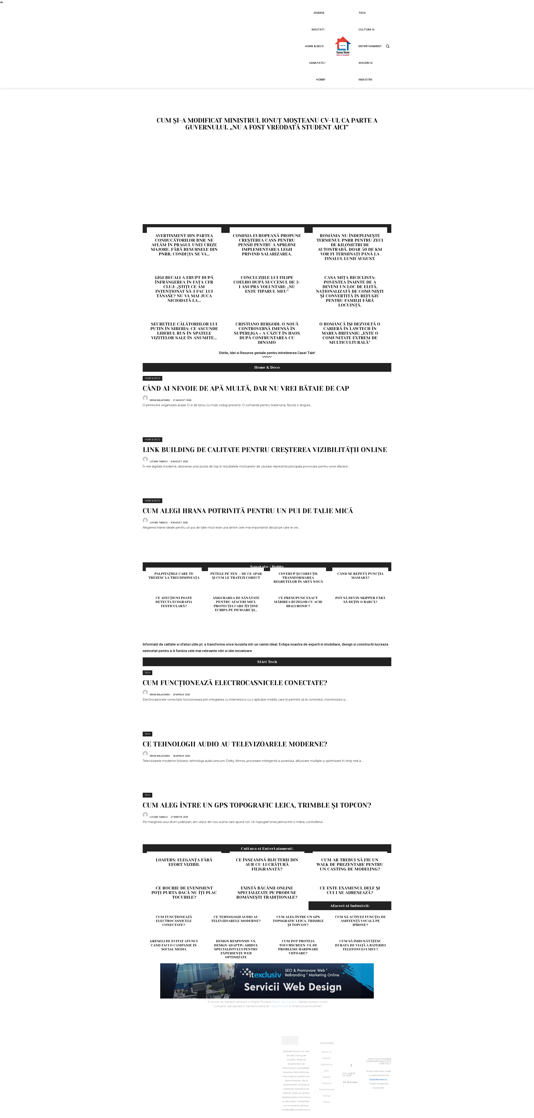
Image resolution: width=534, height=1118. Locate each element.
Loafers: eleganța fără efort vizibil (184, 862)
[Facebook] (351, 1066)
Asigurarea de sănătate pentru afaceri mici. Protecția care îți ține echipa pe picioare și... (236, 604)
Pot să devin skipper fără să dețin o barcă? (360, 600)
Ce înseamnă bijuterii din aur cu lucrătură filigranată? (267, 865)
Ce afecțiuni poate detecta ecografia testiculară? (173, 602)
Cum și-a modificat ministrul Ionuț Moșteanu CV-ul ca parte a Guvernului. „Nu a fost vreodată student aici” (267, 124)
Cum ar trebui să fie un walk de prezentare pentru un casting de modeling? (349, 865)
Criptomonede (279, 1006)
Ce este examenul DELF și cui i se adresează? (350, 890)
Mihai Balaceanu (160, 400)
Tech (147, 672)
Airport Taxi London (284, 1001)
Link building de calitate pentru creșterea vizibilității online (265, 450)
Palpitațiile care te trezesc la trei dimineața (173, 576)
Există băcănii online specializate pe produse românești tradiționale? (266, 893)
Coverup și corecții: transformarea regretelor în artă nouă (298, 578)
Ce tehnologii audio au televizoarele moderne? (235, 744)
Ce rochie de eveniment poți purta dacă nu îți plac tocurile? (184, 893)
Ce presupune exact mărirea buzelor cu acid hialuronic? (298, 602)
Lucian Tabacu (159, 461)
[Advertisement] (267, 193)
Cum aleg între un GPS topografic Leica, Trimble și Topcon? (257, 805)
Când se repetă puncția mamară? (360, 576)
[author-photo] (146, 399)
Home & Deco (152, 378)
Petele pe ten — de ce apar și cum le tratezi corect (236, 576)
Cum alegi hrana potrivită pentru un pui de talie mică (248, 511)
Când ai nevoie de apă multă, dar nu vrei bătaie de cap (246, 388)
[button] (387, 46)
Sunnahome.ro (378, 1079)
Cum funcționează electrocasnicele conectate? (235, 683)
